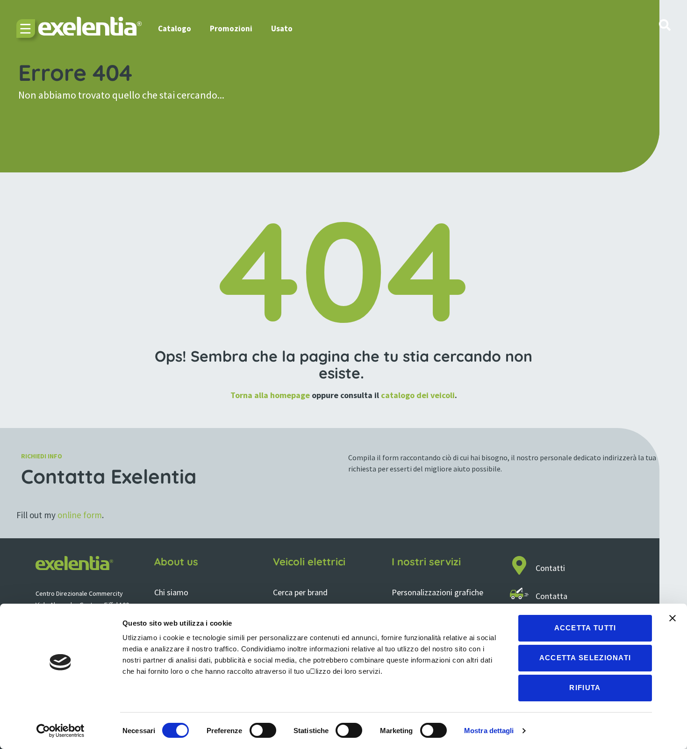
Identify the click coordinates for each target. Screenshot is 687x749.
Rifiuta (585, 688)
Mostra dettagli (489, 731)
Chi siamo (171, 592)
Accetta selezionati (585, 658)
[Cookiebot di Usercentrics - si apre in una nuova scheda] (60, 731)
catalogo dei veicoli (418, 395)
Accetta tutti (585, 628)
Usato (282, 28)
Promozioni (231, 28)
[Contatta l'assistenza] (519, 593)
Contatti (550, 568)
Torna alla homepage (270, 395)
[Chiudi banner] (672, 618)
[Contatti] (519, 565)
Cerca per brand (300, 592)
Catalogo (174, 28)
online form (79, 515)
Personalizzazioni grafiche (437, 592)
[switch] (263, 730)
